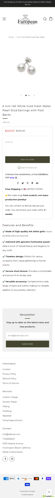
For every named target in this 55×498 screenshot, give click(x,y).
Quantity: (9, 142)
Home (11, 37)
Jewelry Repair (10, 402)
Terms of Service (11, 383)
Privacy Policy (9, 374)
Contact (6, 369)
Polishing (7, 411)
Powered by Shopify (27, 491)
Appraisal (7, 415)
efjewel (6, 122)
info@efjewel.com (11, 434)
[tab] (26, 95)
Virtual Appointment (13, 420)
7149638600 (9, 439)
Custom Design (10, 397)
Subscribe (27, 344)
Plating (6, 406)
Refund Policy (9, 378)
